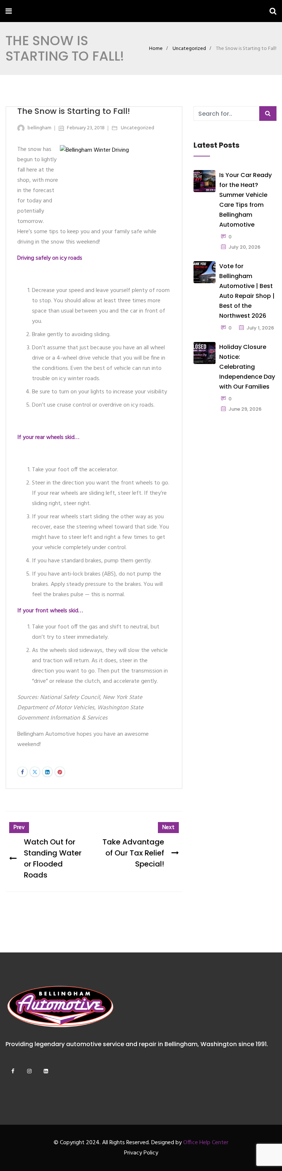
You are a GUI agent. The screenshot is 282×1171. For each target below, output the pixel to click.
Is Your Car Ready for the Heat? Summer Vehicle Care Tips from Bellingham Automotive (245, 200)
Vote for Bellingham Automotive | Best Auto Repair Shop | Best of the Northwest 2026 (247, 291)
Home (156, 48)
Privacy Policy (141, 1153)
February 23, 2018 (86, 128)
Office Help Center (205, 1142)
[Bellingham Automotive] (34, 12)
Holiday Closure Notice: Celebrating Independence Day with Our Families (247, 367)
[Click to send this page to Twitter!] (35, 772)
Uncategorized (189, 48)
